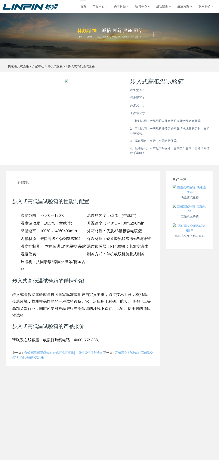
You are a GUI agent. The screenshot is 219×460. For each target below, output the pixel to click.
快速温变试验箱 (18, 66)
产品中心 (38, 66)
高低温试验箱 (190, 216)
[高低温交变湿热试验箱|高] (190, 227)
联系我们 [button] (204, 6)
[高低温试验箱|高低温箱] (190, 208)
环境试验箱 (55, 66)
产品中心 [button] (99, 6)
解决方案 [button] (183, 6)
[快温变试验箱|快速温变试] (190, 189)
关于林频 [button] (120, 6)
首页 (83, 6)
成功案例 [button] (162, 6)
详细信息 (23, 182)
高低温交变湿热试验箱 (190, 236)
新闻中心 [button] (141, 6)
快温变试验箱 (190, 197)
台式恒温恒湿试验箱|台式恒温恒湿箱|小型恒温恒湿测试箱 (63, 353)
